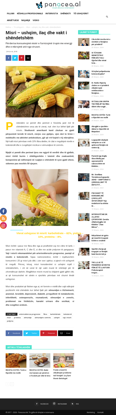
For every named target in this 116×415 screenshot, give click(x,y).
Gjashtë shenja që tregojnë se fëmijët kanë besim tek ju (99, 251)
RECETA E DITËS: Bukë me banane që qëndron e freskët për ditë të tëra (39, 373)
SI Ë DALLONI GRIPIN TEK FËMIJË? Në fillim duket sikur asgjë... (100, 104)
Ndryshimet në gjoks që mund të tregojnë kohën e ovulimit (100, 238)
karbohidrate (55, 314)
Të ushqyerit (81, 13)
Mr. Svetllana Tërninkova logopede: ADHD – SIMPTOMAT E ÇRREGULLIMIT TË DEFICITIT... (101, 180)
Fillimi (10, 13)
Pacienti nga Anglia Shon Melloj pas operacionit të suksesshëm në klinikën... (99, 161)
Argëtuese (13, 20)
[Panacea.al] (58, 5)
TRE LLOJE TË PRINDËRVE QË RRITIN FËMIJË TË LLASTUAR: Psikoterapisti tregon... (101, 268)
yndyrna (10, 321)
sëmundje (28, 317)
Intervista (51, 13)
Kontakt (100, 412)
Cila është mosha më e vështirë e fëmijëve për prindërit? (101, 41)
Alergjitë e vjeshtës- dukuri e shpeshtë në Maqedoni (100, 129)
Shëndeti (65, 13)
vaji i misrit (67, 317)
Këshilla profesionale (30, 13)
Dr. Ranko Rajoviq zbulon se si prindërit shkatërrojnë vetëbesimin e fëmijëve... (100, 88)
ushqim (57, 317)
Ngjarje (25, 20)
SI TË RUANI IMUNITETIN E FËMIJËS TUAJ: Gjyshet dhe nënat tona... (99, 58)
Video (36, 20)
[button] (107, 16)
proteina (17, 317)
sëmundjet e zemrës (43, 317)
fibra (45, 314)
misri (9, 317)
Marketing (91, 412)
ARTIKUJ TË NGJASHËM (18, 347)
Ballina (8, 27)
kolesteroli (68, 314)
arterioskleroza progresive (29, 314)
